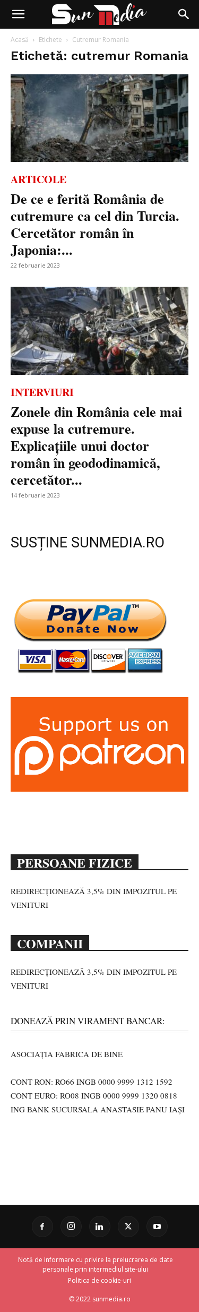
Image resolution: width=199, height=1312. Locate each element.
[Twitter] (128, 1226)
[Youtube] (157, 1226)
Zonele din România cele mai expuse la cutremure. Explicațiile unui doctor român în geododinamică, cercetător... (96, 445)
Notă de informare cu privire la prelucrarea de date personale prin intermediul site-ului (95, 1264)
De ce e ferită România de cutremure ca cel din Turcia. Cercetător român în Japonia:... (95, 224)
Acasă (20, 39)
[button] (18, 14)
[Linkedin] (99, 1226)
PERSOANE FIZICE (74, 861)
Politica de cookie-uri (99, 1280)
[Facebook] (42, 1226)
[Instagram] (71, 1226)
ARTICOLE (38, 179)
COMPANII (50, 942)
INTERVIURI (42, 392)
